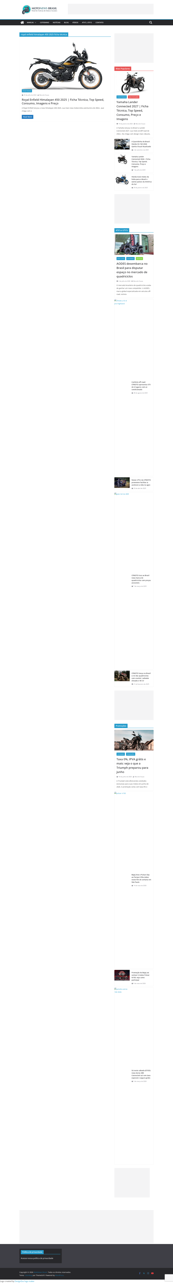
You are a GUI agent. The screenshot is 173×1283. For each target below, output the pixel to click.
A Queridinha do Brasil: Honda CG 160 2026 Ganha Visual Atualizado (141, 144)
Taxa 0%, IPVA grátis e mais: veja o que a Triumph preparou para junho (132, 765)
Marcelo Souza (44, 95)
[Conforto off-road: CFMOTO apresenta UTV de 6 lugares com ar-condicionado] (122, 387)
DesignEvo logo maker (24, 1281)
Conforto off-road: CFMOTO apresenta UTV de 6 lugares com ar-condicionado (141, 386)
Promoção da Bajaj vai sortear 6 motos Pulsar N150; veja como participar (140, 976)
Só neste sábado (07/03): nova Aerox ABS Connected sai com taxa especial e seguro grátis (141, 1074)
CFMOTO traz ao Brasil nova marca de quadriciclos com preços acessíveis (141, 579)
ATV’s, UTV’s (87, 22)
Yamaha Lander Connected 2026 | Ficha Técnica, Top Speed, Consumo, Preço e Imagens (141, 161)
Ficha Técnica (27, 91)
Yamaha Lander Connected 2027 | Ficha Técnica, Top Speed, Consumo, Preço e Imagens (132, 110)
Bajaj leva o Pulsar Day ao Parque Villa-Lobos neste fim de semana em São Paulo (141, 878)
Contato (99, 22)
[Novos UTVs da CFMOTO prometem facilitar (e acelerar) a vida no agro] (122, 484)
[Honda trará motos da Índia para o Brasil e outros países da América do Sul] (122, 182)
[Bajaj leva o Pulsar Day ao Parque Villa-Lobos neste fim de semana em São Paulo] (122, 880)
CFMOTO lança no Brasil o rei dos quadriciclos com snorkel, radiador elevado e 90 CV (141, 677)
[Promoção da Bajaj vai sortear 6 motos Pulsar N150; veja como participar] (122, 978)
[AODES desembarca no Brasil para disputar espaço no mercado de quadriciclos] (134, 244)
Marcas (30, 22)
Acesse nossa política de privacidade (37, 1258)
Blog (66, 22)
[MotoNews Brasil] (22, 22)
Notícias (56, 22)
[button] (35, 22)
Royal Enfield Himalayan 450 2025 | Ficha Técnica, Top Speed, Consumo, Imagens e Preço (63, 101)
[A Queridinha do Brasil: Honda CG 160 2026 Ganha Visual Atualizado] (122, 146)
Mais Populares (133, 97)
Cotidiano (44, 22)
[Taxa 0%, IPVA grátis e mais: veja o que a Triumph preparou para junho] (134, 740)
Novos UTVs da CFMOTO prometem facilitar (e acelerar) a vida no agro (141, 482)
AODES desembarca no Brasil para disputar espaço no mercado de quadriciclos (132, 270)
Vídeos (75, 22)
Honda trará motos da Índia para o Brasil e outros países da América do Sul (142, 180)
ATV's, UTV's (120, 258)
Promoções (130, 754)
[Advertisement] (111, 9)
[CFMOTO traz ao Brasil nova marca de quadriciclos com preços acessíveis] (122, 580)
